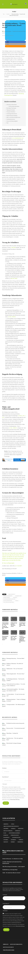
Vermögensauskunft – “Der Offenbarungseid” (15, 704)
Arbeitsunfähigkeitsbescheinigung (11, 826)
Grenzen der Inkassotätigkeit (12, 121)
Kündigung (6, 835)
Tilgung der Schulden (10, 110)
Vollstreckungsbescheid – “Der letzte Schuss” (15, 673)
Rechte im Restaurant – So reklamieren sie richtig (13, 858)
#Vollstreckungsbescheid (8, 602)
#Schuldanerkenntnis (7, 600)
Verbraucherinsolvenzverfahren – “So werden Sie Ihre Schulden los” (15, 684)
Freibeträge (20, 828)
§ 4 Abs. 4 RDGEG (13, 427)
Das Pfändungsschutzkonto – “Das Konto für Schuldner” (15, 679)
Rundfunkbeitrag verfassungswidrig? (10, 869)
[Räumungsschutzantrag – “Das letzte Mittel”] (14, 657)
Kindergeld (17, 830)
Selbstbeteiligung (16, 837)
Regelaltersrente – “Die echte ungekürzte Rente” (14, 739)
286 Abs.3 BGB (14, 278)
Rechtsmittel (6, 837)
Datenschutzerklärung (16, 944)
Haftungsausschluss (8, 947)
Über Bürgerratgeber (8, 950)
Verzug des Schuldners (10, 111)
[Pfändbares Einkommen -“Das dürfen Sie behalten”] (14, 662)
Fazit (7, 122)
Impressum (5, 944)
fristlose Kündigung (8, 830)
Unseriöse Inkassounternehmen (14, 106)
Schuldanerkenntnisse (10, 119)
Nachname (4, 768)
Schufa (22, 632)
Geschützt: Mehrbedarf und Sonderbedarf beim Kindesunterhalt (12, 862)
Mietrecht (5, 632)
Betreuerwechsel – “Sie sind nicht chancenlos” (15, 728)
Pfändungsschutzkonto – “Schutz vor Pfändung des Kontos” (15, 700)
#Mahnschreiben (6, 597)
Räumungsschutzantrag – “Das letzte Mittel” (15, 658)
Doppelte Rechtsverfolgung (11, 115)
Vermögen (21, 839)
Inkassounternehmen (6, 20)
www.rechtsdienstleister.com (17, 138)
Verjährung (13, 839)
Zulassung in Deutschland (11, 104)
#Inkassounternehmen (7, 595)
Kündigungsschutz (15, 835)
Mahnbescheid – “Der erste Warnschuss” (14, 668)
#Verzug (16, 600)
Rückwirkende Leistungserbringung (13, 743)
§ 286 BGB (13, 247)
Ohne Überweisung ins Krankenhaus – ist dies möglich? (14, 866)
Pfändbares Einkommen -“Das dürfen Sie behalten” (14, 664)
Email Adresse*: (5, 776)
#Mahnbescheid (18, 595)
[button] (8, 39)
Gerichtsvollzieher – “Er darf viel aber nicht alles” (15, 695)
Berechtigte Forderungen (11, 108)
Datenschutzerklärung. (15, 799)
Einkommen (6, 828)
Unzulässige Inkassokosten (11, 113)
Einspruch (13, 828)
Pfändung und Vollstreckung (14, 618)
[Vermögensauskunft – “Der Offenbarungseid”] (14, 703)
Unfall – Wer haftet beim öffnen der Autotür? (12, 872)
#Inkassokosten (11, 594)
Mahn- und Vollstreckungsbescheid (13, 117)
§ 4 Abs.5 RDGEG (12, 316)
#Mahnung (15, 597)
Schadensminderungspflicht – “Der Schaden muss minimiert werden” (15, 690)
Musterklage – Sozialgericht (12, 733)
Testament (6, 839)
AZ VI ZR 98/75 (18, 565)
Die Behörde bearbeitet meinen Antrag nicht (15, 723)
